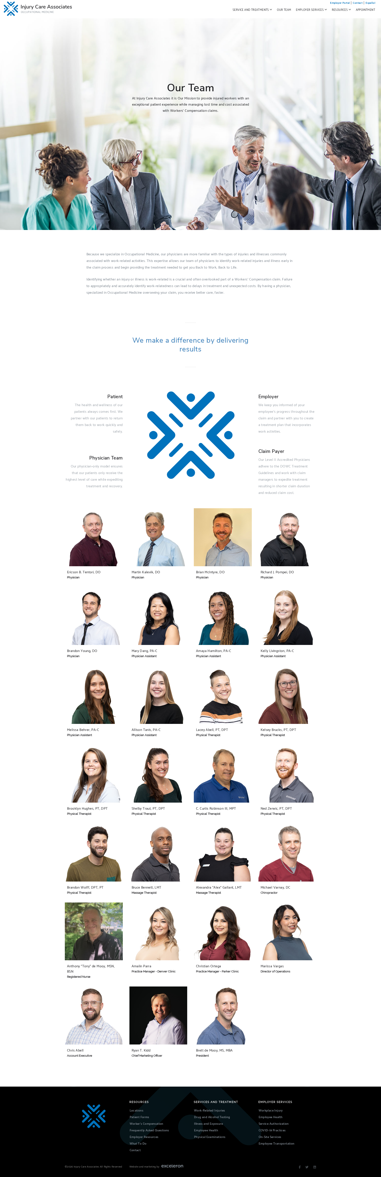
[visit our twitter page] (307, 1167)
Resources (340, 10)
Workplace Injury (271, 1110)
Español (370, 3)
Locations (137, 1110)
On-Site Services (270, 1137)
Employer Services (310, 10)
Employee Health (206, 1130)
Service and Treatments (251, 10)
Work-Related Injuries (209, 1110)
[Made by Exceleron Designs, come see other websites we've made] (172, 1167)
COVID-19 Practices (272, 1130)
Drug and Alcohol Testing (212, 1117)
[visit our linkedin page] (314, 1167)
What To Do (138, 1143)
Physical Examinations (209, 1137)
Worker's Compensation (146, 1124)
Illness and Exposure (208, 1124)
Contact (357, 3)
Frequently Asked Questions (149, 1130)
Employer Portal (340, 3)
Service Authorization (274, 1124)
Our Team (284, 10)
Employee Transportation (277, 1143)
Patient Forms (139, 1117)
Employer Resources (144, 1137)
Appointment (365, 10)
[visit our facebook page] (300, 1167)
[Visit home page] (93, 1116)
